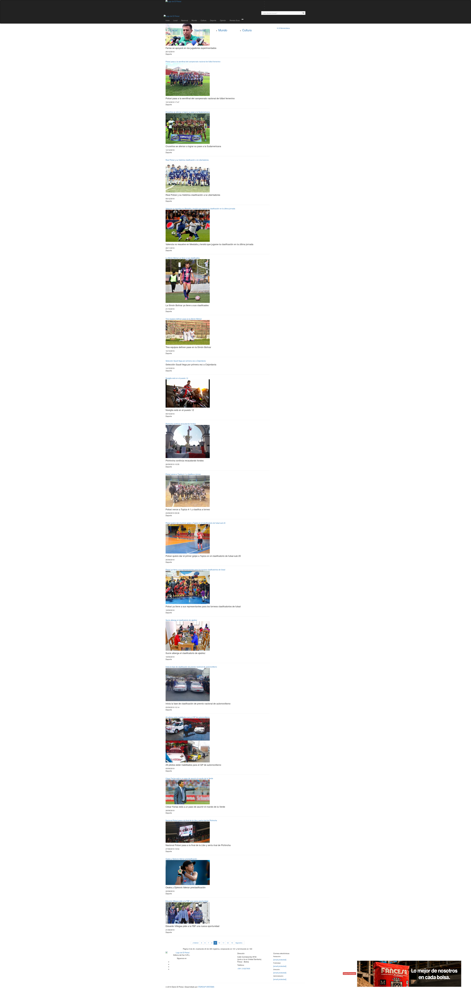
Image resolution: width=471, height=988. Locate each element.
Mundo (194, 20)
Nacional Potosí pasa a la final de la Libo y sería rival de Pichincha (191, 820)
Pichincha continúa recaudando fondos (181, 423)
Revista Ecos (235, 20)
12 (228, 943)
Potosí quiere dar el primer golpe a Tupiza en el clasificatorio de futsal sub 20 (195, 523)
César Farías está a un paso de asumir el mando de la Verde (189, 778)
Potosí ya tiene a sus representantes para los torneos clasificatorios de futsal (195, 569)
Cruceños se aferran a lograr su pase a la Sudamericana (188, 112)
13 (232, 943)
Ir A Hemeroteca (283, 28)
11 (223, 943)
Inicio (168, 20)
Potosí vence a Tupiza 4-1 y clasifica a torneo (183, 474)
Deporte (213, 20)
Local (175, 20)
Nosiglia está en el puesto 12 (177, 378)
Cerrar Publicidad (349, 973)
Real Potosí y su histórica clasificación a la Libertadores (187, 160)
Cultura (203, 20)
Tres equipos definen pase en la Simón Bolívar (184, 319)
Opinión (223, 20)
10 (219, 943)
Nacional (184, 20)
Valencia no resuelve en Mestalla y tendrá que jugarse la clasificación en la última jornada (200, 208)
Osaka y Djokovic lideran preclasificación (181, 859)
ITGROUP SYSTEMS (206, 987)
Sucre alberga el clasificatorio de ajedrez (181, 620)
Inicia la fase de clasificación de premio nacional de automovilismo (191, 667)
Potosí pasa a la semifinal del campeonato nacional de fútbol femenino (193, 61)
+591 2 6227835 (243, 968)
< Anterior (195, 943)
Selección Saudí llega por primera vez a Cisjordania (186, 361)
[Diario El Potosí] (212, 1)
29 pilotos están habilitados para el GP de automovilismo (188, 717)
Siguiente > (239, 943)
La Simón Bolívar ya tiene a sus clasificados (183, 258)
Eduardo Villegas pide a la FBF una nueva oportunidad (187, 901)
